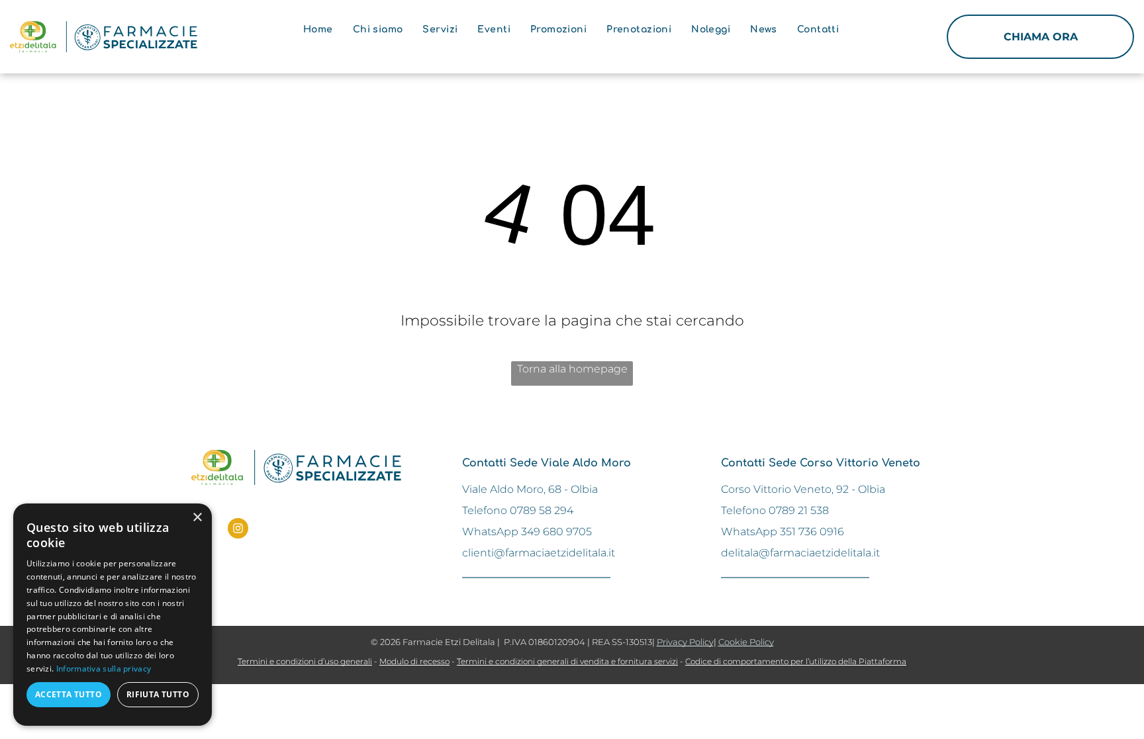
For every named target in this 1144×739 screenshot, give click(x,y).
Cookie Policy (746, 641)
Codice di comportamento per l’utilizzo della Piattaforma (795, 661)
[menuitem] (318, 29)
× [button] (197, 518)
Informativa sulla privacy (104, 668)
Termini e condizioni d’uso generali (305, 661)
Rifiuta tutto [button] (157, 694)
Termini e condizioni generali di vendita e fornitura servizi (567, 661)
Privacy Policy (685, 641)
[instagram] (238, 530)
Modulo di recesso (414, 661)
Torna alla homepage (572, 369)
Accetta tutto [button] (68, 694)
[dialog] (112, 614)
